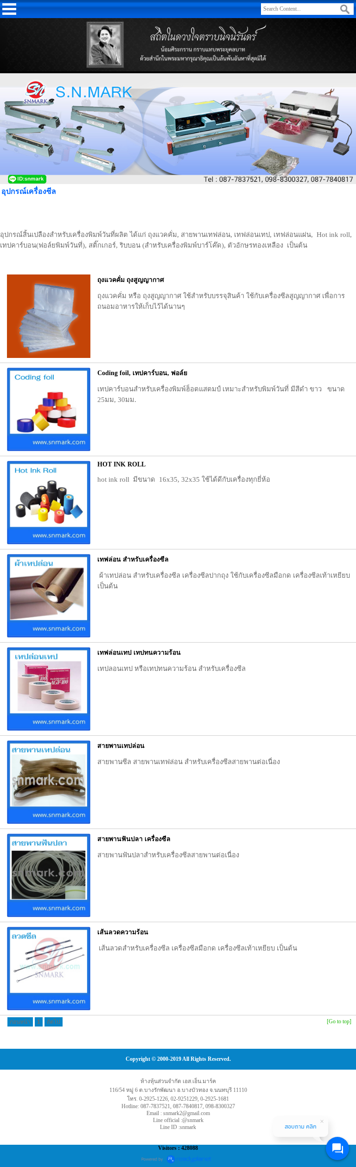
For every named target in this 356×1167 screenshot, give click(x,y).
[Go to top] (339, 1021)
